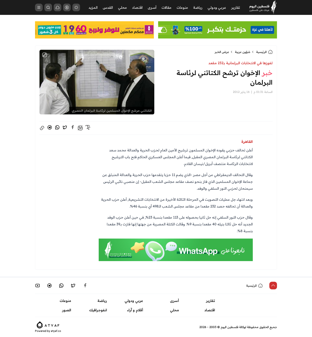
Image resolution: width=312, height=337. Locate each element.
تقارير (235, 7)
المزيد (93, 7)
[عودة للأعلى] (273, 285)
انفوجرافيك (98, 310)
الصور (66, 310)
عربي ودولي (217, 7)
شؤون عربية (242, 52)
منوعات (182, 7)
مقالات (166, 7)
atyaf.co (56, 331)
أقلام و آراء (135, 310)
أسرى (152, 7)
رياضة (197, 7)
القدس (108, 7)
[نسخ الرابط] (42, 128)
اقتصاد (137, 7)
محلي (122, 7)
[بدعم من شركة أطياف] (48, 324)
